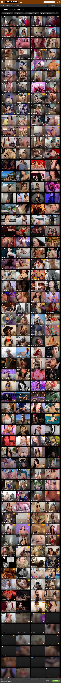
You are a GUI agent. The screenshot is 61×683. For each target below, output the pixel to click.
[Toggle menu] (2, 2)
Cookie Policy (10, 681)
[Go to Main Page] (11, 2)
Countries (19, 13)
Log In (57, 2)
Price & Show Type (32, 13)
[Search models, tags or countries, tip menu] (59, 5)
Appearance (7, 13)
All (57, 13)
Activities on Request (47, 13)
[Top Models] (21, 2)
